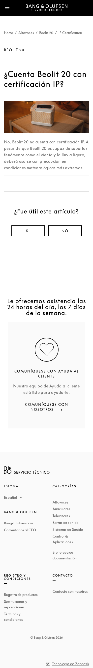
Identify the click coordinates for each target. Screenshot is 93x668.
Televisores (61, 516)
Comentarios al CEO (20, 530)
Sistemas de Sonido (68, 529)
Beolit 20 (46, 33)
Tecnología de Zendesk (70, 664)
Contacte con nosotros (70, 591)
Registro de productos (21, 594)
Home (8, 33)
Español (11, 497)
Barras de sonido (65, 522)
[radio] (28, 230)
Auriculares (61, 509)
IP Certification (70, 33)
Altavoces (26, 33)
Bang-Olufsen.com (18, 523)
